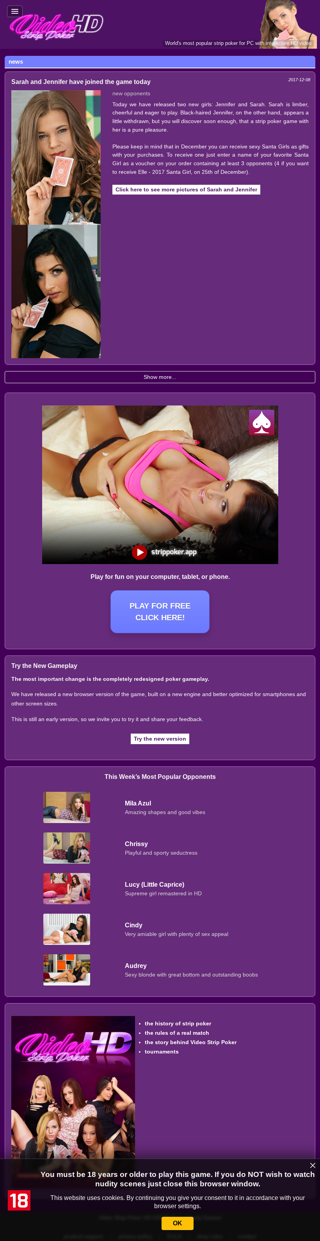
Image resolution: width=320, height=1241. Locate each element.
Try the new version (160, 739)
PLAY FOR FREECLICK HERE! (160, 612)
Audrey (136, 965)
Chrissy (136, 844)
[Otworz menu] (15, 11)
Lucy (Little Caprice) (154, 884)
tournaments (162, 1051)
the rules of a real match (177, 1033)
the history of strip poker (178, 1023)
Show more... (160, 377)
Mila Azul (138, 803)
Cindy (133, 925)
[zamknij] (313, 1166)
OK (177, 1223)
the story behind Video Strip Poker (190, 1042)
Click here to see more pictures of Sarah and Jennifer (186, 189)
